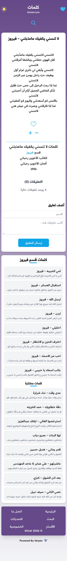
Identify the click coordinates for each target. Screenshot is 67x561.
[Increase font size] (30, 133)
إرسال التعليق (33, 243)
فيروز (29, 152)
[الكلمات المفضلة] (63, 9)
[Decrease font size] (36, 133)
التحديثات (17, 519)
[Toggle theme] (4, 9)
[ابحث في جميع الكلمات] (33, 23)
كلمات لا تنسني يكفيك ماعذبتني (33, 146)
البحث (50, 519)
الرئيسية (50, 511)
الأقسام (50, 526)
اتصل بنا (16, 511)
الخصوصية (16, 526)
